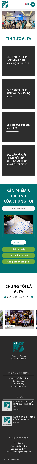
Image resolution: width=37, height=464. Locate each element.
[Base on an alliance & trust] (5, 4)
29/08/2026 (16, 409)
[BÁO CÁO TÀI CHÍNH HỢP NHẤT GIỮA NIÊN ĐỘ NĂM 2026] (18, 61)
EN (28, 4)
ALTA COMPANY (14, 459)
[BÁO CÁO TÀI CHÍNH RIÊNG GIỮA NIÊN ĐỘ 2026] (18, 94)
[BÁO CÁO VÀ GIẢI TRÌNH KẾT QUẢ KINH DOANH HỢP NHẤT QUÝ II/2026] (18, 160)
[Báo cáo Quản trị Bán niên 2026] (18, 127)
